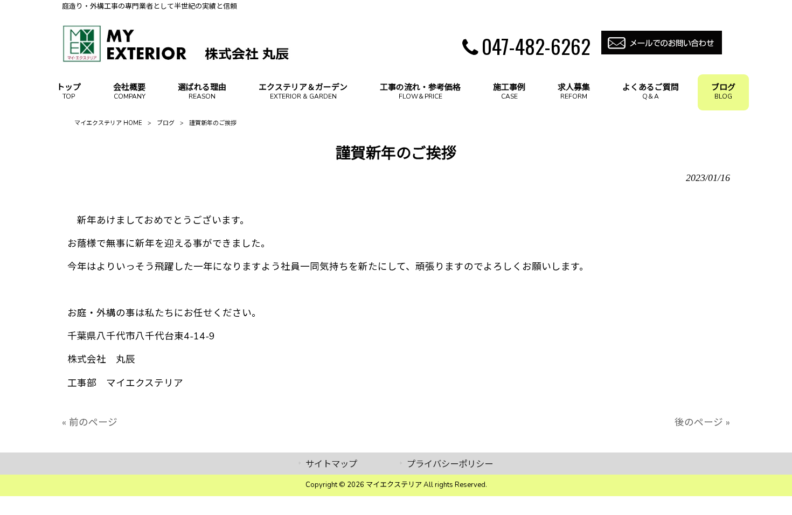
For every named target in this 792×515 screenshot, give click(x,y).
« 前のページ (89, 422)
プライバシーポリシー (450, 464)
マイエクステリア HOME (108, 123)
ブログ (166, 123)
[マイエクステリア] (176, 59)
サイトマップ (331, 464)
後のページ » (702, 422)
